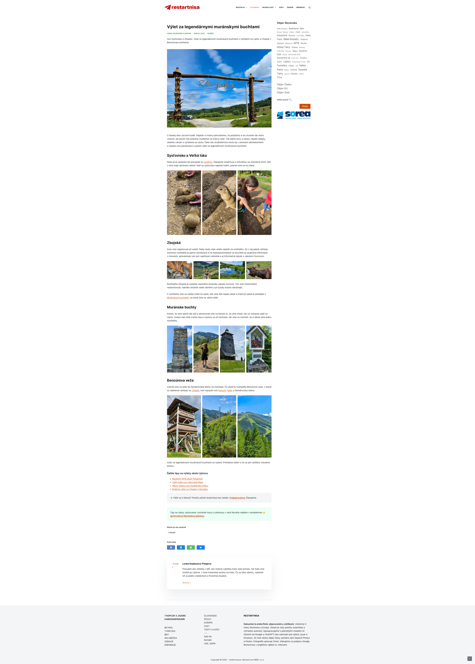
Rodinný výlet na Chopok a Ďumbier (190, 489)
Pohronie (280, 51)
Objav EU (282, 88)
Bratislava (294, 28)
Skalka (285, 54)
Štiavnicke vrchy (299, 62)
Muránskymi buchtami (178, 297)
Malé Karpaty (291, 39)
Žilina (279, 77)
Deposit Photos (302, 638)
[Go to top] (469, 658)
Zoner (276, 641)
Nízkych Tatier (225, 390)
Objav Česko (284, 84)
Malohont (289, 43)
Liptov (287, 61)
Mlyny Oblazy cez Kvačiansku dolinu (190, 486)
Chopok (195, 390)
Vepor (286, 70)
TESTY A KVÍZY (212, 629)
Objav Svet (283, 92)
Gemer (285, 32)
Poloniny (288, 51)
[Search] (309, 7)
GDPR (212, 643)
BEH (167, 634)
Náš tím (208, 636)
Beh (302, 28)
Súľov (279, 62)
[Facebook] (171, 547)
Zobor (301, 74)
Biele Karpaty (282, 29)
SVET (207, 626)
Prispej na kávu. (238, 498)
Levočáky (300, 36)
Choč (298, 32)
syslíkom (208, 162)
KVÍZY (281, 7)
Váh (297, 66)
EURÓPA (208, 622)
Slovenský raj (283, 58)
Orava (295, 47)
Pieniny (302, 47)
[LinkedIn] (181, 547)
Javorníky (305, 32)
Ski (308, 62)
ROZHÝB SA (240, 7)
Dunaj (279, 32)
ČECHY (207, 619)
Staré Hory (295, 58)
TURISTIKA (170, 631)
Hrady (291, 32)
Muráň (210, 33)
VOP (206, 643)
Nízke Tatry (283, 47)
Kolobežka (282, 35)
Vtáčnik (293, 70)
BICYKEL (169, 627)
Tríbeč (291, 65)
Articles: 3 (186, 583)
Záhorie (287, 74)
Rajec (295, 51)
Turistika (282, 65)
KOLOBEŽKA (171, 638)
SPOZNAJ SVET (268, 7)
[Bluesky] (201, 547)
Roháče (294, 74)
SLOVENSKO (254, 7)
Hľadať (305, 106)
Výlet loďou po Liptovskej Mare (187, 482)
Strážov (303, 58)
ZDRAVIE (290, 7)
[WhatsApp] (191, 547)
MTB (296, 43)
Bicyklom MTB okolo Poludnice (187, 479)
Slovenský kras (294, 54)
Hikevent (282, 645)
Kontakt (208, 640)
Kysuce (292, 35)
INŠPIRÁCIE (300, 7)
